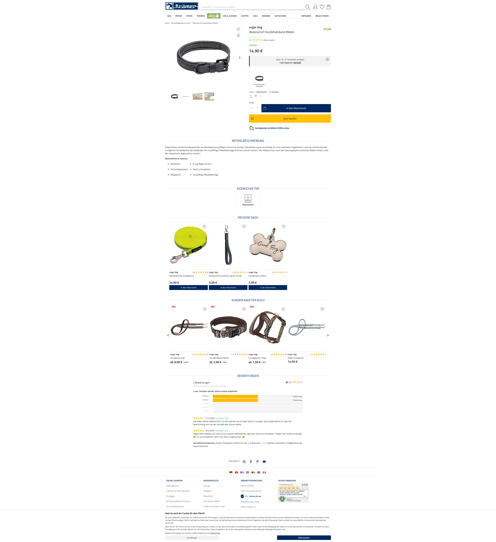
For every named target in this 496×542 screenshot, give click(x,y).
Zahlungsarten (172, 485)
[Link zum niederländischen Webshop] (248, 472)
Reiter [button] (179, 15)
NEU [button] (169, 15)
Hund (167, 23)
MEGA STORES (322, 15)
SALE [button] (255, 15)
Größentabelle (261, 92)
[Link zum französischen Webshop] (243, 472)
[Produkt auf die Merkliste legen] (238, 29)
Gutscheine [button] (280, 15)
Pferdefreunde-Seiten (250, 501)
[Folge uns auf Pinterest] (257, 461)
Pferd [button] (189, 15)
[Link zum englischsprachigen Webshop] (259, 472)
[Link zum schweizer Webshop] (237, 472)
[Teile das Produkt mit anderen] (238, 35)
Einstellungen (192, 537)
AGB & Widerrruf (248, 506)
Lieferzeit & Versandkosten (178, 490)
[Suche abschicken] (308, 7)
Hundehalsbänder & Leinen (181, 23)
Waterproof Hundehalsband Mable (205, 23)
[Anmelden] (315, 6)
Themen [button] (201, 15)
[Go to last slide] (168, 335)
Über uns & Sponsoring (251, 490)
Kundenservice (211, 480)
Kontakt (206, 485)
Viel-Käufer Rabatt (211, 501)
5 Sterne (205, 396)
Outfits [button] (245, 15)
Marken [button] (266, 15)
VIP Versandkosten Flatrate (178, 501)
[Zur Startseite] (181, 5)
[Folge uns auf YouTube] (264, 461)
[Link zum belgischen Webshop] (254, 472)
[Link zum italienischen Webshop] (265, 472)
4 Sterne (205, 400)
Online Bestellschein (175, 506)
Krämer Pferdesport (251, 480)
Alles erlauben (304, 537)
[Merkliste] (322, 6)
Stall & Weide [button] (230, 15)
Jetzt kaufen (290, 118)
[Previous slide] (167, 57)
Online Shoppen (174, 480)
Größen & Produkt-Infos (213, 506)
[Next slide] (240, 57)
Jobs (251, 496)
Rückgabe (170, 496)
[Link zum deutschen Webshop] (231, 472)
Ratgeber (275, 92)
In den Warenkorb (228, 287)
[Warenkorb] (328, 6)
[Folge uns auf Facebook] (250, 461)
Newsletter (208, 496)
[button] (213, 15)
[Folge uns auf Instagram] (244, 461)
